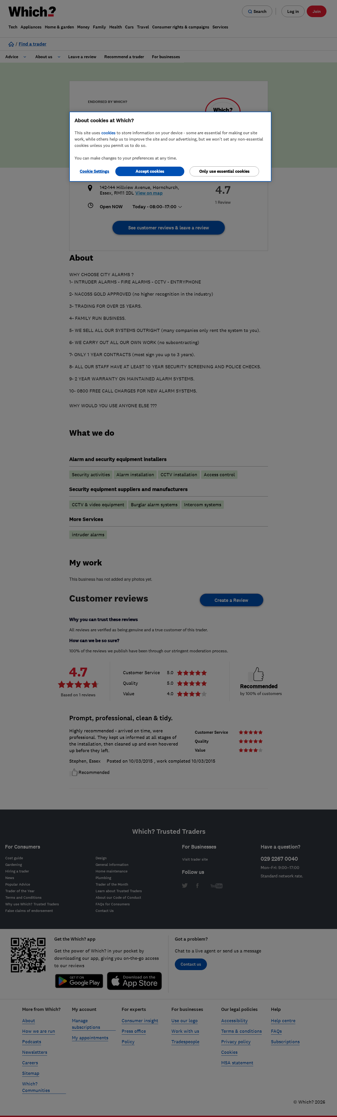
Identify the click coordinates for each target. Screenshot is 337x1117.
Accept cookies (150, 171)
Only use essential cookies (224, 171)
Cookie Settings (94, 171)
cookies (108, 132)
